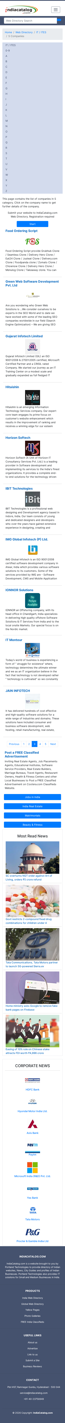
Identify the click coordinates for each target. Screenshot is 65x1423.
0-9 (8, 50)
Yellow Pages (32, 1309)
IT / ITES (41, 32)
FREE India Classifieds (32, 1322)
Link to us (32, 1354)
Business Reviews (32, 1366)
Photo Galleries (32, 1315)
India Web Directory (32, 1298)
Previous (14, 744)
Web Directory (24, 32)
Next (53, 744)
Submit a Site (32, 1360)
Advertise (32, 1348)
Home (8, 32)
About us (32, 1342)
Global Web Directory (32, 1304)
